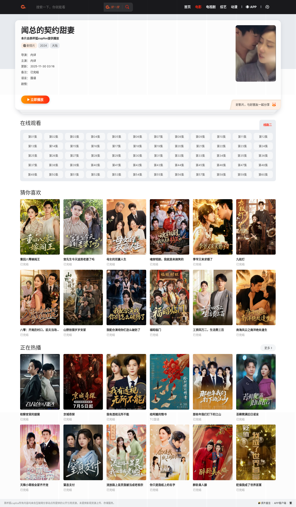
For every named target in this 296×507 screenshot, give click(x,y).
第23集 (242, 146)
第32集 (179, 155)
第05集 (116, 136)
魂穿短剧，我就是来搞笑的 (167, 259)
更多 (267, 348)
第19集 (158, 146)
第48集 (263, 165)
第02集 (53, 136)
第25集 (32, 155)
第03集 (74, 136)
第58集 (221, 174)
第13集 (32, 146)
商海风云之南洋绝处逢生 (251, 329)
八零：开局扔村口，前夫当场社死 (40, 329)
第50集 (53, 174)
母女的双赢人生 (116, 259)
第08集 (179, 136)
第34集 (221, 155)
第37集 (32, 165)
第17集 (116, 146)
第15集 (74, 146)
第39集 (74, 165)
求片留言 (266, 503)
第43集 (158, 165)
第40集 (95, 165)
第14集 (53, 146)
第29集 (116, 155)
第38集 (53, 165)
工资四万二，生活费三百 (208, 329)
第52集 (95, 174)
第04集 (95, 136)
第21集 (200, 146)
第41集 (116, 165)
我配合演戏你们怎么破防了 (123, 329)
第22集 (221, 146)
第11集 (242, 136)
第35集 (242, 155)
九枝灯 (240, 259)
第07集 (158, 136)
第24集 (263, 146)
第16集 (95, 146)
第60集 (263, 174)
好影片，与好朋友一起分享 (253, 104)
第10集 (221, 136)
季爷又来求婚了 (203, 259)
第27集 (74, 155)
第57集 (200, 174)
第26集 (53, 155)
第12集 (263, 136)
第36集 (263, 155)
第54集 (137, 174)
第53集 (116, 174)
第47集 (242, 165)
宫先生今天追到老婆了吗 (78, 259)
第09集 (200, 136)
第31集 (158, 155)
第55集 (158, 174)
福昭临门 (155, 329)
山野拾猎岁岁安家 (74, 329)
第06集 (137, 136)
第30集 (137, 155)
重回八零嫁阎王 (30, 259)
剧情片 (31, 45)
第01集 (32, 136)
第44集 (179, 165)
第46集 (221, 165)
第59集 (242, 174)
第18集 (137, 146)
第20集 (179, 146)
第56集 (179, 174)
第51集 (74, 174)
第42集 (137, 165)
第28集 (95, 155)
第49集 (32, 174)
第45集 (200, 165)
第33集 (200, 155)
